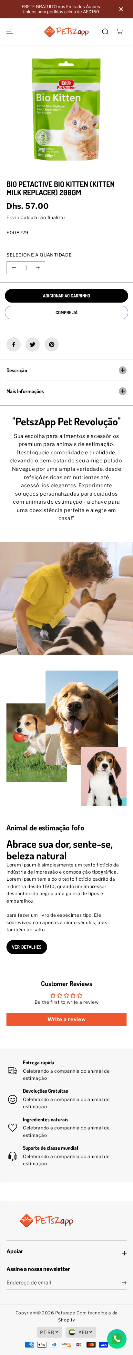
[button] (10, 31)
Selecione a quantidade (39, 254)
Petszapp (65, 1312)
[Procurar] (105, 31)
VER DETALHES (27, 947)
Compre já (66, 312)
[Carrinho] (119, 31)
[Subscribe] (124, 1283)
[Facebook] (13, 344)
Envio (12, 217)
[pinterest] (52, 344)
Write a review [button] (66, 1019)
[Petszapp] (66, 31)
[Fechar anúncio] (121, 9)
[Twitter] (33, 344)
